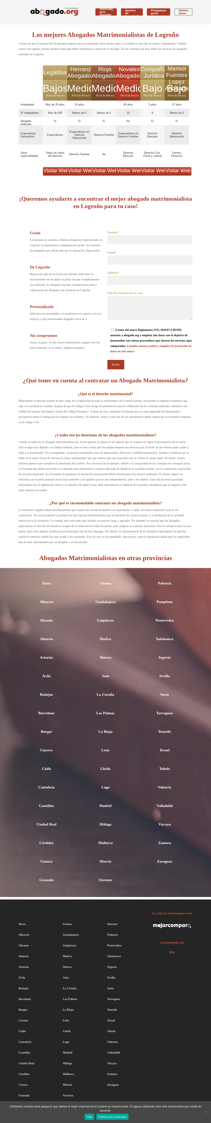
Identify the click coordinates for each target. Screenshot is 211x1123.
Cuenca (46, 861)
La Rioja (105, 732)
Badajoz (46, 694)
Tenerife (164, 732)
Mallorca (105, 843)
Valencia (164, 787)
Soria (164, 694)
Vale (89, 1116)
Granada (46, 880)
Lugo (105, 787)
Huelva (105, 639)
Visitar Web (56, 170)
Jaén (105, 676)
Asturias (46, 657)
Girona (105, 583)
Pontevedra (165, 620)
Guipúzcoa (105, 620)
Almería (46, 639)
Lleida (105, 769)
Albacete (46, 602)
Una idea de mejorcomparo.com (172, 913)
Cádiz (46, 769)
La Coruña (105, 694)
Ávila (46, 676)
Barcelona (46, 713)
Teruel (164, 750)
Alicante (46, 620)
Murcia (105, 861)
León (105, 750)
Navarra (68, 1095)
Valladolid (165, 806)
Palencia (164, 583)
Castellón (46, 806)
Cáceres (46, 750)
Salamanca (164, 639)
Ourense (105, 880)
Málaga (105, 824)
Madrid (105, 806)
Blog (172, 952)
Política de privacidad (112, 1116)
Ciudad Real (46, 824)
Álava (46, 583)
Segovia (164, 657)
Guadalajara (105, 602)
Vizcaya (164, 824)
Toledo (164, 769)
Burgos (46, 732)
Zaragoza (164, 861)
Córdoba (46, 843)
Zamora (164, 843)
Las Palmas (105, 713)
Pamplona (165, 602)
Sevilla (164, 676)
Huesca (105, 657)
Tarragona (164, 713)
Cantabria (46, 787)
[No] (206, 1112)
